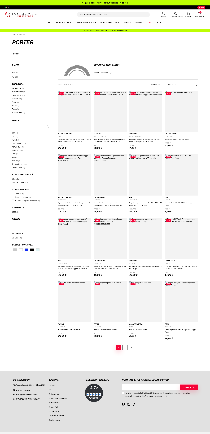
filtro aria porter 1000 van (138, 329)
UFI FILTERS (170, 260)
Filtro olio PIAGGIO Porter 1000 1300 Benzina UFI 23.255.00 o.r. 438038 (181, 267)
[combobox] (113, 14)
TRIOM (61, 324)
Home (14, 34)
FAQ (50, 390)
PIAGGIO (97, 133)
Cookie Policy (54, 411)
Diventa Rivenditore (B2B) (58, 398)
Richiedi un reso (54, 394)
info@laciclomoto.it (26, 394)
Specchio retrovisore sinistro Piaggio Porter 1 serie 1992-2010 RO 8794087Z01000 (74, 204)
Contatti (52, 385)
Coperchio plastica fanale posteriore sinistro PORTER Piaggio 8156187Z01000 (144, 140)
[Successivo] (137, 347)
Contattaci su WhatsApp (28, 399)
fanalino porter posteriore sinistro (105, 329)
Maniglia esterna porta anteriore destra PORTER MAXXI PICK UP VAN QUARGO (109, 140)
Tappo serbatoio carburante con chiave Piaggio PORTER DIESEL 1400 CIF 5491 (74, 140)
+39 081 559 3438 (23, 390)
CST (131, 197)
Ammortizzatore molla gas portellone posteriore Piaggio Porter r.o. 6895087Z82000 (109, 204)
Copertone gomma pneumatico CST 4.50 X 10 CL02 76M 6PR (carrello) (145, 204)
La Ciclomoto (64, 133)
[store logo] (37, 14)
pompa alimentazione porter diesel (177, 139)
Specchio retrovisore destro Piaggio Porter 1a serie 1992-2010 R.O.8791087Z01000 (110, 267)
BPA (166, 197)
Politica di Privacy (150, 393)
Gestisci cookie (54, 420)
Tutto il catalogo (54, 402)
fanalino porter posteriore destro (69, 329)
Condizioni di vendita (56, 415)
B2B (202, 7)
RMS (167, 324)
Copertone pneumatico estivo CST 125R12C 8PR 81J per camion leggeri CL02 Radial (73, 267)
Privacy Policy (54, 407)
